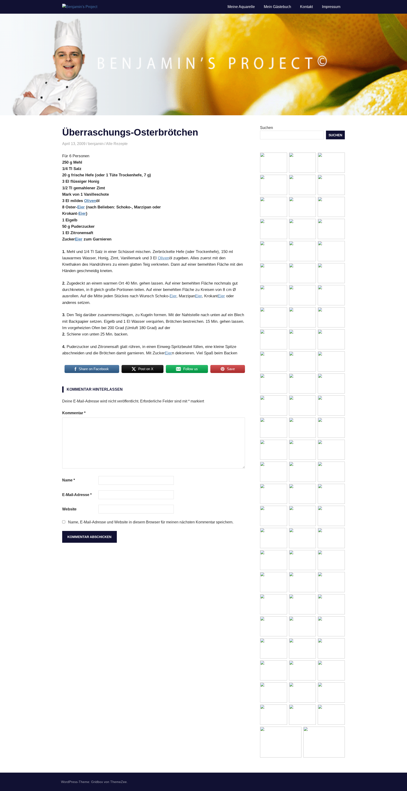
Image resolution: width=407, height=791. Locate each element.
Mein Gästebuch (277, 7)
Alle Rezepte (117, 144)
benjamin (96, 144)
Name (68, 480)
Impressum (331, 7)
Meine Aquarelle (241, 7)
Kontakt (306, 7)
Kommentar (73, 413)
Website (69, 509)
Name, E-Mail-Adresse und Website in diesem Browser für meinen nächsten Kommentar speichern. (150, 522)
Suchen (266, 128)
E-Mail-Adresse (77, 495)
